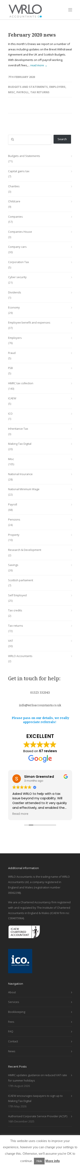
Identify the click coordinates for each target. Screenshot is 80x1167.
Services (13, 1002)
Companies (15, 217)
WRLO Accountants (20, 656)
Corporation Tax (18, 262)
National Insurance (20, 474)
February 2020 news (32, 34)
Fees (11, 1022)
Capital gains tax (18, 171)
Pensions (14, 519)
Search (62, 139)
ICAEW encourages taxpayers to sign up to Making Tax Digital (35, 1098)
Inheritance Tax (18, 429)
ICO (10, 413)
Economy (14, 307)
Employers (57, 87)
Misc (11, 92)
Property (13, 535)
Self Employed (17, 595)
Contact (13, 1041)
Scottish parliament (20, 580)
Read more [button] (20, 814)
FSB (10, 368)
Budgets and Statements (28, 87)
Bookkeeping (16, 1012)
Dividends (14, 292)
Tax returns (39, 92)
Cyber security (17, 277)
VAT (10, 641)
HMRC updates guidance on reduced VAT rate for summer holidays (37, 1077)
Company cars (17, 247)
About (12, 992)
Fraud (12, 353)
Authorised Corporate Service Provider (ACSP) (37, 1116)
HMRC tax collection (20, 383)
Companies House (20, 232)
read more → (38, 65)
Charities (14, 186)
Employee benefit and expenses (29, 322)
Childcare (14, 201)
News (11, 1051)
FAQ (10, 1031)
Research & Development (24, 550)
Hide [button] (39, 1161)
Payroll (22, 92)
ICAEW (12, 398)
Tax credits (15, 610)
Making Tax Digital (19, 444)
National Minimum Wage (23, 489)
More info (52, 1161)
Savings (13, 565)
